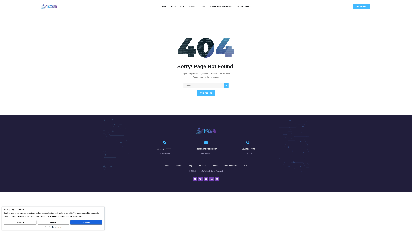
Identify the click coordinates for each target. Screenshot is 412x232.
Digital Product (243, 6)
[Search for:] (206, 86)
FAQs (245, 166)
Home (163, 6)
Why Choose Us (230, 166)
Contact (203, 6)
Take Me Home (206, 93)
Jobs (182, 6)
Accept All (86, 222)
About (173, 6)
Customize (20, 222)
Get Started (362, 6)
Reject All (53, 222)
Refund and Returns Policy (221, 6)
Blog (190, 166)
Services (191, 6)
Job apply (202, 166)
